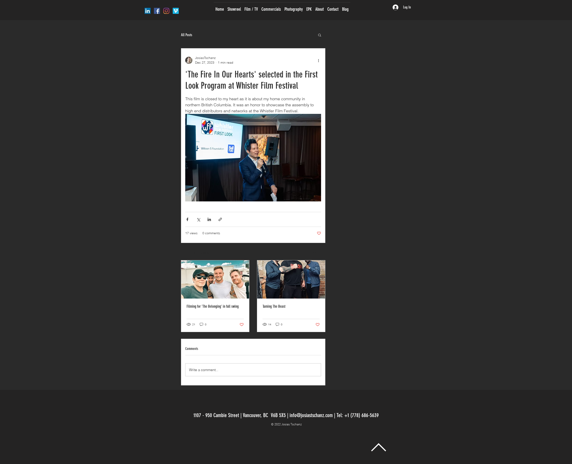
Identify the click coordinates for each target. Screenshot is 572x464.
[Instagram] (166, 11)
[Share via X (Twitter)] (198, 219)
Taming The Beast (274, 306)
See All (316, 252)
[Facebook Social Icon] (157, 11)
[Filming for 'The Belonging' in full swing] (215, 279)
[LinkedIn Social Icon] (148, 11)
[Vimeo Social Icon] (176, 11)
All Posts (186, 35)
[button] (320, 35)
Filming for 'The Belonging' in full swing (213, 306)
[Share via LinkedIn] (209, 219)
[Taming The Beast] (291, 279)
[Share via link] (220, 219)
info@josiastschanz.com (311, 415)
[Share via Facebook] (187, 219)
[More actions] (318, 60)
